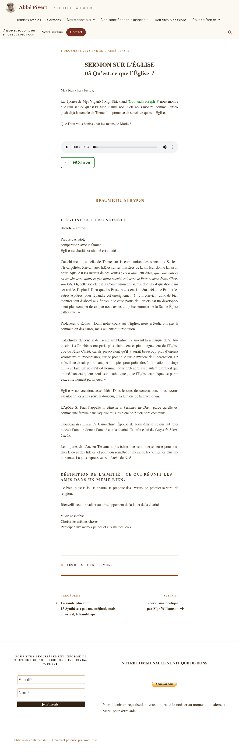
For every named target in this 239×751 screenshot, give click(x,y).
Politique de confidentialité (30, 740)
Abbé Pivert (33, 7)
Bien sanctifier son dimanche (123, 20)
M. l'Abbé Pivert (114, 51)
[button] (230, 32)
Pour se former (204, 20)
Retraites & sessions (170, 20)
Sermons (54, 20)
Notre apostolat (79, 20)
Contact (76, 32)
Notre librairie (52, 32)
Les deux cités (81, 565)
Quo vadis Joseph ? (143, 101)
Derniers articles (28, 20)
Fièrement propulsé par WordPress (74, 740)
